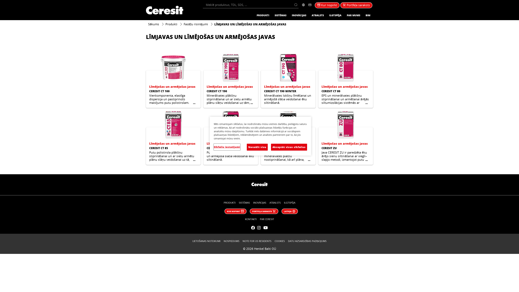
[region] (260, 136)
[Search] (296, 5)
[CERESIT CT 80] (345, 81)
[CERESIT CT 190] (230, 81)
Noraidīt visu (257, 147)
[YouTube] (265, 227)
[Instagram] (259, 227)
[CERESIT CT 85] (173, 138)
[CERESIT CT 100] (173, 81)
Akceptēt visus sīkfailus (289, 147)
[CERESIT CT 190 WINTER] (288, 81)
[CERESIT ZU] (345, 138)
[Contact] (310, 4)
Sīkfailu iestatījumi (227, 147)
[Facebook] (253, 228)
